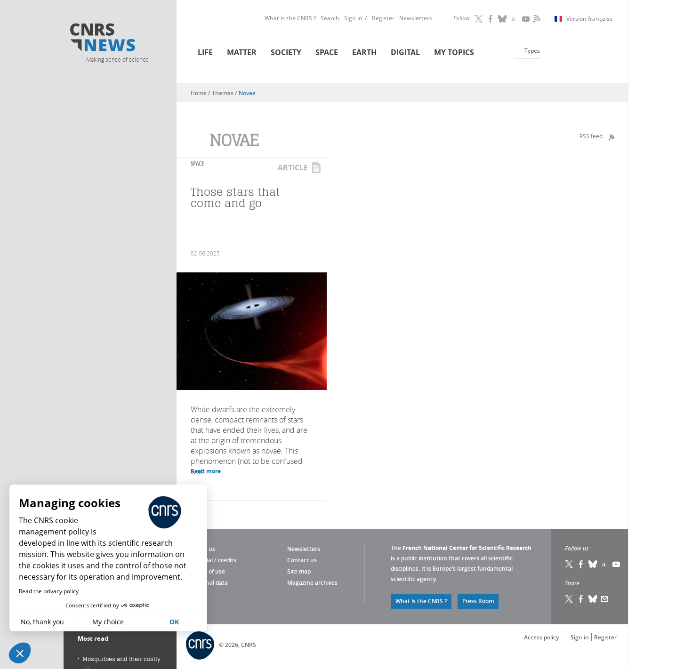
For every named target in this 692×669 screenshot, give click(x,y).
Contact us (302, 560)
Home (199, 93)
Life (205, 52)
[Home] (116, 38)
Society (286, 52)
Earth (364, 52)
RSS (535, 19)
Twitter (479, 19)
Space (326, 52)
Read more (206, 471)
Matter (242, 52)
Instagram (514, 19)
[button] (19, 653)
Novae (247, 93)
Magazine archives (312, 583)
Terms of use (208, 571)
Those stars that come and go (235, 197)
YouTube (526, 19)
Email (605, 599)
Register (383, 18)
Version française (589, 19)
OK (174, 621)
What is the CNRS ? (290, 18)
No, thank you (42, 621)
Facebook (491, 19)
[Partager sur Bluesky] (593, 599)
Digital (405, 52)
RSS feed (591, 136)
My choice (108, 621)
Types (532, 51)
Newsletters (415, 18)
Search (330, 18)
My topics (454, 52)
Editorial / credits (213, 560)
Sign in (353, 18)
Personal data (209, 583)
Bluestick (502, 19)
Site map (299, 571)
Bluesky (593, 564)
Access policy (541, 637)
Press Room (478, 601)
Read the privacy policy (49, 591)
